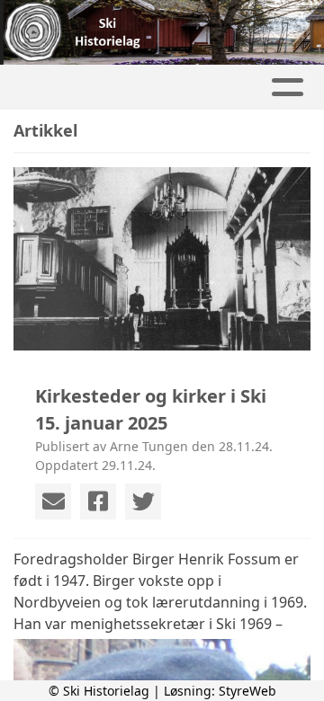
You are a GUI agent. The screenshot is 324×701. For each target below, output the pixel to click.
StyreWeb (247, 690)
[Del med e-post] (53, 501)
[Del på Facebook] (98, 501)
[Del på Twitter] (143, 501)
